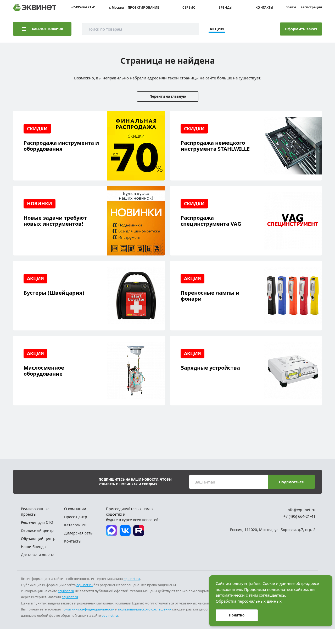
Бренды (225, 7)
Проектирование (143, 7)
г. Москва (116, 7)
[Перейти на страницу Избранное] (252, 29)
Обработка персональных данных (249, 601)
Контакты (264, 7)
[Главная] (34, 7)
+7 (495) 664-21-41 (299, 516)
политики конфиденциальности (88, 609)
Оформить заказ (301, 28)
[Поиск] (190, 29)
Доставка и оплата (37, 554)
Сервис (189, 7)
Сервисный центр (37, 530)
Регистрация (311, 7)
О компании (75, 508)
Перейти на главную (167, 96)
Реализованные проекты (35, 511)
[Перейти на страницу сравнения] (237, 29)
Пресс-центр (75, 516)
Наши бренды (33, 546)
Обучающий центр (38, 538)
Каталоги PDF (76, 524)
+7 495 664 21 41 (83, 7)
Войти (291, 7)
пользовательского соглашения (144, 609)
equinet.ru (132, 578)
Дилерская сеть (78, 533)
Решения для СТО (37, 522)
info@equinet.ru (301, 509)
